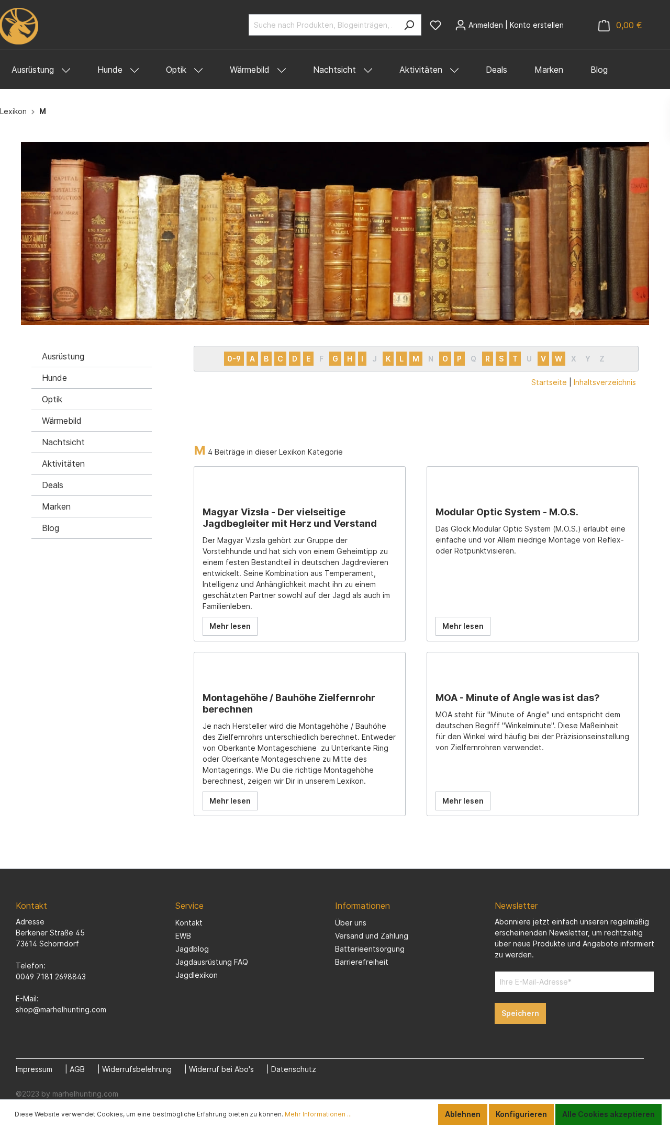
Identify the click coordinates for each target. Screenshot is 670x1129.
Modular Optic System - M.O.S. (507, 511)
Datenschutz (293, 1069)
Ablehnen (463, 1114)
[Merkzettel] (435, 25)
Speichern (520, 1013)
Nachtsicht (63, 442)
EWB (183, 935)
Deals (52, 485)
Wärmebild (62, 420)
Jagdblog (192, 948)
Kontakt (189, 922)
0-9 (234, 358)
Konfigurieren (521, 1114)
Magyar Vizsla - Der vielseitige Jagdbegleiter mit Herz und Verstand (290, 517)
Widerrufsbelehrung (137, 1069)
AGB (77, 1069)
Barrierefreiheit (361, 961)
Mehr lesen (230, 626)
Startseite (549, 382)
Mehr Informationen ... (318, 1114)
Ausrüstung (63, 356)
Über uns (350, 922)
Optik (52, 399)
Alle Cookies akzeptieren (608, 1114)
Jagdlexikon (196, 974)
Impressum (34, 1069)
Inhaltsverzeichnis (605, 382)
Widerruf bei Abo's (221, 1069)
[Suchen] (409, 25)
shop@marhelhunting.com (61, 1009)
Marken (56, 506)
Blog (50, 528)
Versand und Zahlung (371, 935)
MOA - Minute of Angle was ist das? (518, 697)
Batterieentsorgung (370, 948)
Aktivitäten (63, 463)
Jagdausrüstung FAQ (211, 961)
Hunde (54, 377)
